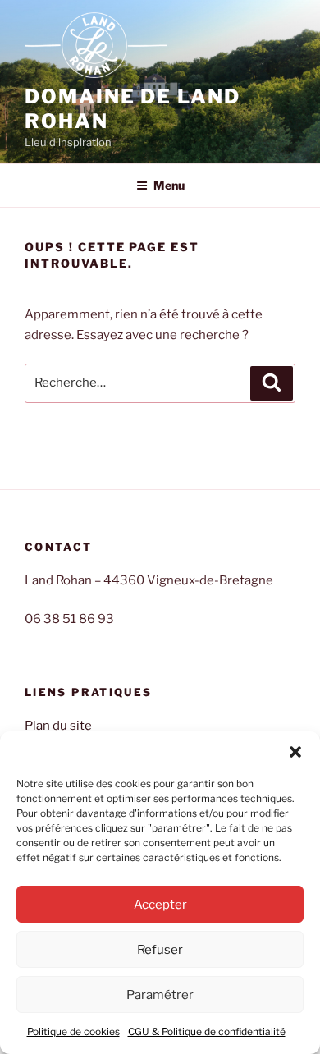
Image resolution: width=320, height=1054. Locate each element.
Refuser (160, 949)
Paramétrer (160, 995)
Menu (169, 185)
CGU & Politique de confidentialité (207, 1031)
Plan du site (58, 725)
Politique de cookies (73, 1031)
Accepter (160, 904)
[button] (295, 752)
